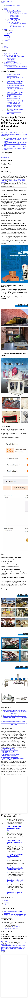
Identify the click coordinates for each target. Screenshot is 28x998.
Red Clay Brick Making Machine (9, 759)
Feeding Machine (14, 16)
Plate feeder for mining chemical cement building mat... (15, 89)
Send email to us (5, 157)
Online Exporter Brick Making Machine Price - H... (14, 828)
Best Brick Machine (20, 179)
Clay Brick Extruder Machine (8, 945)
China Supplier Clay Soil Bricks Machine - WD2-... (15, 881)
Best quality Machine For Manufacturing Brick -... (15, 868)
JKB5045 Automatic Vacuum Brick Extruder (14, 112)
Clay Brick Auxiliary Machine (14, 12)
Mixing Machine (14, 18)
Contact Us (6, 40)
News (5, 29)
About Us (6, 35)
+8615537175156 (7, 1)
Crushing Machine (14, 15)
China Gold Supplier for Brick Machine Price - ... (14, 893)
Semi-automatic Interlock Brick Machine (17, 68)
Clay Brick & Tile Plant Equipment (15, 20)
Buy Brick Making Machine (7, 748)
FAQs (8, 39)
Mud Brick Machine (15, 948)
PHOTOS (9, 32)
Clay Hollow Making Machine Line (9, 757)
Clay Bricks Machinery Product (8, 755)
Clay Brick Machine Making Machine (10, 180)
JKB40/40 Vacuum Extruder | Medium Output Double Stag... (14, 105)
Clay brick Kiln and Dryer (13, 19)
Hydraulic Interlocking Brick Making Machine (12, 758)
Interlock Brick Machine (13, 22)
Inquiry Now (4, 941)
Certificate (9, 37)
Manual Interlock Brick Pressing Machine (17, 66)
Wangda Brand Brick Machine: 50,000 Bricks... (15, 915)
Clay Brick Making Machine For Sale (10, 754)
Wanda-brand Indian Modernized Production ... (15, 914)
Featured (6, 47)
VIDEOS (9, 33)
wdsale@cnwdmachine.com (11, 928)
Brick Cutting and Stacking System (18, 13)
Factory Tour (10, 36)
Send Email (3, 952)
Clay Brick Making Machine (14, 11)
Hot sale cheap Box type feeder (14, 83)
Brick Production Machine (12, 947)
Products (6, 9)
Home (5, 8)
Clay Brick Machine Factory (8, 751)
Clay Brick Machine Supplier (8, 752)
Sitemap (8, 944)
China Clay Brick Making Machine (9, 750)
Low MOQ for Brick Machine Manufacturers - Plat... (15, 842)
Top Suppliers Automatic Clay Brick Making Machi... (15, 855)
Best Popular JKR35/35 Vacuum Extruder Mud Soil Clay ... (15, 97)
